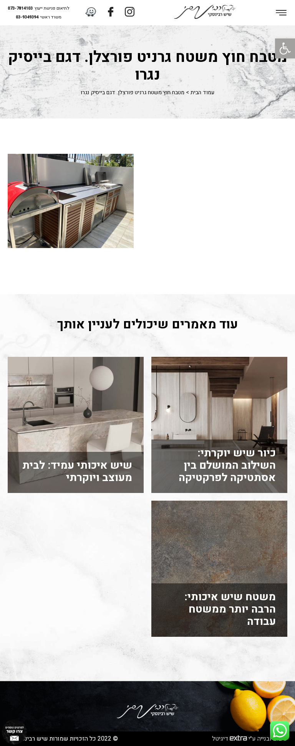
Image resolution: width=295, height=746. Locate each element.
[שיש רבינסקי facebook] (110, 12)
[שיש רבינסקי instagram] (129, 12)
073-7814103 (20, 8)
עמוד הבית (202, 93)
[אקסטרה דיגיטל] (238, 738)
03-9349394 (27, 17)
